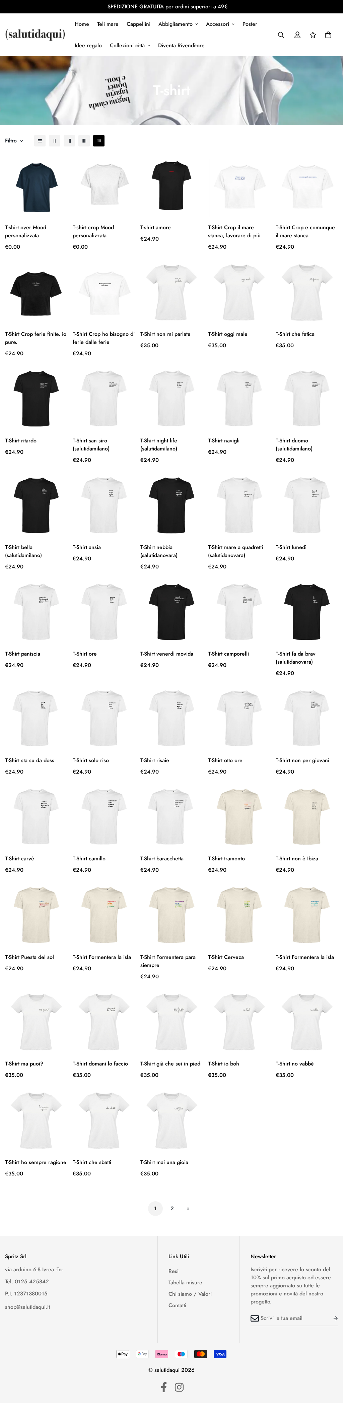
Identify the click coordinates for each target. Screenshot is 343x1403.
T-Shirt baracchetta (162, 858)
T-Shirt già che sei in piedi (171, 1064)
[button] (328, 35)
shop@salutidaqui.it (27, 1307)
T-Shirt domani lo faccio (100, 1064)
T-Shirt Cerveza (226, 957)
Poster (250, 24)
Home (82, 24)
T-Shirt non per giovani (302, 760)
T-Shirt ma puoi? (24, 1064)
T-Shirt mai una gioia (164, 1162)
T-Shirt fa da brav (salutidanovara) (296, 658)
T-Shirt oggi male (228, 334)
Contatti (177, 1305)
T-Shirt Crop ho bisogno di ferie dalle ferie (104, 338)
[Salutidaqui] (35, 35)
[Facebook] (164, 1387)
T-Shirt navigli (223, 440)
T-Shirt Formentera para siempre (168, 961)
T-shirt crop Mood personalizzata (93, 231)
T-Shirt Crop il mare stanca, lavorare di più (234, 231)
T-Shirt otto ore (225, 760)
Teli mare (108, 24)
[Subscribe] (330, 1318)
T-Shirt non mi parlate (165, 334)
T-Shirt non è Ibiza (297, 858)
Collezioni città (127, 45)
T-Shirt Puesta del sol (29, 957)
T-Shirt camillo (89, 858)
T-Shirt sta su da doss (29, 760)
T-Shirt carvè (19, 858)
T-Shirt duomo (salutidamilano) (294, 444)
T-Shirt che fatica (295, 334)
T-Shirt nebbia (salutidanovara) (159, 551)
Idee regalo (88, 45)
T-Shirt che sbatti (92, 1162)
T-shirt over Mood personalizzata (25, 231)
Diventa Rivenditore (181, 45)
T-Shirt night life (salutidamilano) (158, 444)
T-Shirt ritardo (21, 440)
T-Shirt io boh (223, 1064)
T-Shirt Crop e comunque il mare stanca (305, 231)
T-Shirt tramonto (226, 858)
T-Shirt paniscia (22, 654)
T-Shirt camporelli (228, 654)
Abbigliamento (175, 24)
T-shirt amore (155, 227)
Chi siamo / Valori (190, 1294)
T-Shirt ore (85, 654)
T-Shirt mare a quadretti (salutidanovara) (235, 551)
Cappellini (138, 24)
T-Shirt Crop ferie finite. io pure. (35, 338)
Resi (173, 1271)
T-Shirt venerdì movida (166, 654)
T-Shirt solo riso (91, 760)
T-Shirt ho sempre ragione (35, 1162)
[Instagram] (179, 1387)
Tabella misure (185, 1282)
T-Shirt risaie (154, 760)
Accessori (217, 24)
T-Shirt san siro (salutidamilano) (91, 444)
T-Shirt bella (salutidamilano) (23, 551)
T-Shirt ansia (87, 547)
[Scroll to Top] (330, 1366)
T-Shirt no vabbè (295, 1064)
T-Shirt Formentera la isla (102, 957)
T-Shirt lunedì (291, 547)
